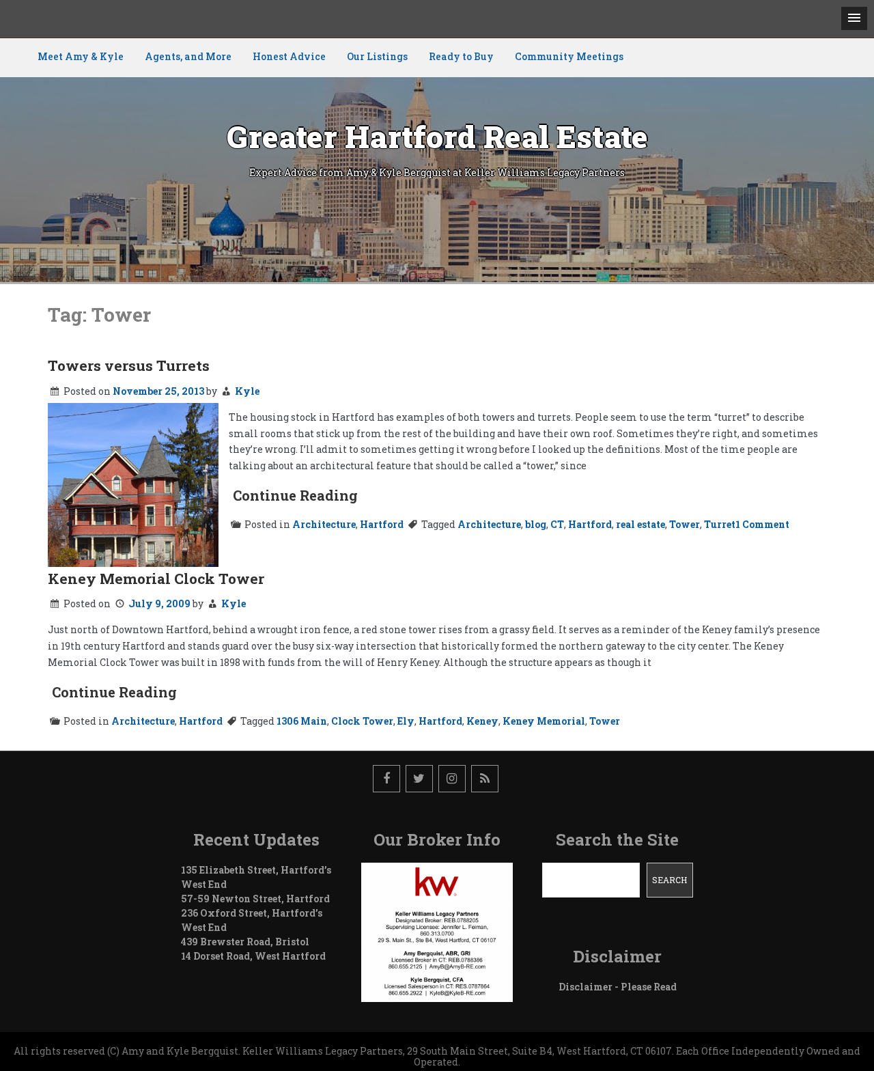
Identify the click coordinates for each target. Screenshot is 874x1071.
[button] (854, 18)
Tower (684, 524)
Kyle (247, 391)
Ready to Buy (461, 56)
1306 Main (302, 720)
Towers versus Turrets (129, 365)
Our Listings (377, 56)
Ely (405, 720)
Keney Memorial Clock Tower (156, 578)
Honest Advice (289, 56)
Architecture (324, 524)
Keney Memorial (544, 720)
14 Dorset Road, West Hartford (253, 955)
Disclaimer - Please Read (618, 986)
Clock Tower (362, 720)
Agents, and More (188, 56)
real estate (640, 524)
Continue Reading (295, 495)
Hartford (382, 524)
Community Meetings (569, 56)
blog (535, 524)
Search (669, 879)
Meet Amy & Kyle (81, 56)
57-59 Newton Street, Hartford (255, 898)
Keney (482, 720)
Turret (719, 524)
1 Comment (762, 524)
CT (557, 524)
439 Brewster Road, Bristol (245, 941)
